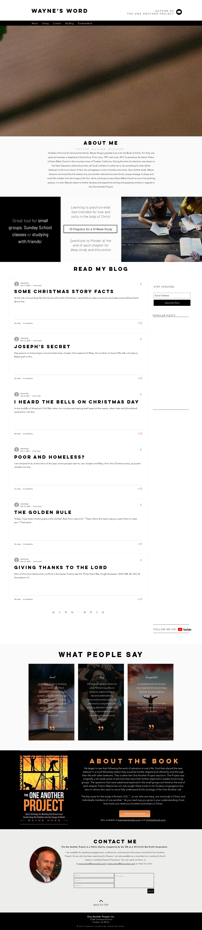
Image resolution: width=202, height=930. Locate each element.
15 (66, 612)
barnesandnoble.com (129, 820)
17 (78, 612)
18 (84, 612)
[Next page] (97, 612)
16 (72, 612)
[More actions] (142, 284)
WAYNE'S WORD (59, 10)
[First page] (53, 612)
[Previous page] (59, 612)
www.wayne (84, 863)
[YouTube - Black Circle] (179, 12)
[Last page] (103, 612)
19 (90, 612)
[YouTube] (180, 629)
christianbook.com (156, 820)
